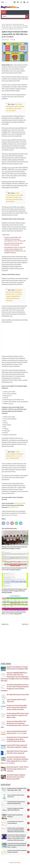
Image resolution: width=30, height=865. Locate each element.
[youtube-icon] (24, 2)
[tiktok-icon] (27, 2)
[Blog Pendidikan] (10, 7)
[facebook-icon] (14, 2)
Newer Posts (5, 624)
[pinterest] (12, 523)
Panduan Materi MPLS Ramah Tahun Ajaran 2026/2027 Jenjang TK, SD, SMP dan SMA (18, 715)
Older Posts (25, 624)
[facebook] (3, 523)
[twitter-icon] (17, 2)
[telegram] (20, 523)
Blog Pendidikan (17, 862)
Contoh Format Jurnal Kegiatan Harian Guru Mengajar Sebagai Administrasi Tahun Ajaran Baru (15, 829)
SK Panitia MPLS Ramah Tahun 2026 (18, 694)
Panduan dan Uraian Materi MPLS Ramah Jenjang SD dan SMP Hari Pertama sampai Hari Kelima (17, 707)
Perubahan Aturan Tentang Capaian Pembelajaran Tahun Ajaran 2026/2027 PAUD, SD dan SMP (17, 739)
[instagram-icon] (21, 2)
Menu (3, 12)
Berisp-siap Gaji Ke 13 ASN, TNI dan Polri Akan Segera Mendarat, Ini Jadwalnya (17, 769)
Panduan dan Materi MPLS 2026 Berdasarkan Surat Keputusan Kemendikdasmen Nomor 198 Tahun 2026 (15, 239)
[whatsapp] (16, 523)
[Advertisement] (15, 646)
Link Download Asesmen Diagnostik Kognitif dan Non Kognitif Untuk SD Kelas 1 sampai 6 (16, 845)
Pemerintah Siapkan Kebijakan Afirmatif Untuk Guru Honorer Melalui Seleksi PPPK (16, 777)
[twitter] (7, 523)
